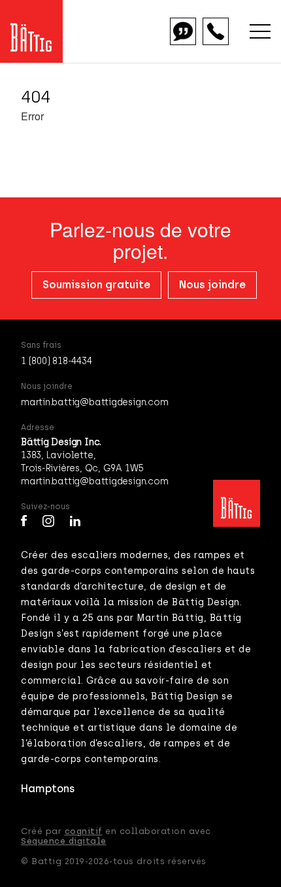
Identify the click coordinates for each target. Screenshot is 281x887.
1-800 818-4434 (216, 31)
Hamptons (47, 788)
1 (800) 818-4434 (56, 361)
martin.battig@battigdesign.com (94, 402)
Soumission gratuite (183, 31)
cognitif (84, 831)
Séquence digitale (64, 841)
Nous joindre (212, 284)
